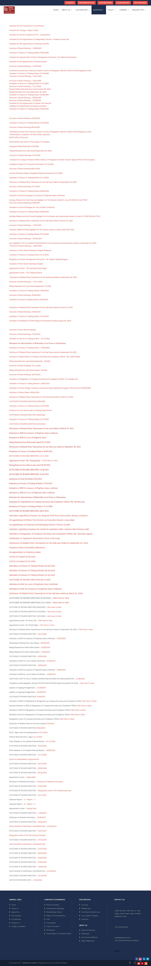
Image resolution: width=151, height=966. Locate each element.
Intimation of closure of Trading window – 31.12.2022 (29, 339)
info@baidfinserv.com (122, 938)
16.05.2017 (42, 822)
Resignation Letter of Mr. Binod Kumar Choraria (27, 835)
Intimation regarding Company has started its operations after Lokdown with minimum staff (49, 529)
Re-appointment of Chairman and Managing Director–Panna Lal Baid (39, 525)
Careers (123, 10)
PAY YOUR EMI (140, 3)
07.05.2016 (41, 862)
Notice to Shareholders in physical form (24, 759)
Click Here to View (50, 460)
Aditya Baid (31, 777)
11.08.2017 (42, 813)
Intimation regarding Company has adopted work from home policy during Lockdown (48, 515)
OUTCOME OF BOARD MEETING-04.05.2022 (27, 401)
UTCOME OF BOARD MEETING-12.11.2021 (30, 456)
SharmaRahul (62, 963)
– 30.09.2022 (29, 348)
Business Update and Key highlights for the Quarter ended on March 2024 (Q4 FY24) (42, 230)
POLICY (111, 10)
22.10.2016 (42, 876)
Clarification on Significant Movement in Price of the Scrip (34, 538)
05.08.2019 (41, 692)
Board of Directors (88, 930)
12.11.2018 (42, 755)
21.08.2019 (80, 679)
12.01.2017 (42, 831)
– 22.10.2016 (51, 871)
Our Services (82, 10)
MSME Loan (86, 908)
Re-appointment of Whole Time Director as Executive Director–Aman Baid (41, 520)
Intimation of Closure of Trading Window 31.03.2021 (30, 483)
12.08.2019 (45, 652)
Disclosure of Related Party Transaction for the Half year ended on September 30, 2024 (42, 182)
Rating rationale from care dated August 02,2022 (28, 370)
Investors (97, 10)
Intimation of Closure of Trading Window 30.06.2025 (29, 109)
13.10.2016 (37, 880)
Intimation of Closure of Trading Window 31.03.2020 (32, 575)
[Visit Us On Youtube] (138, 965)
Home (55, 10)
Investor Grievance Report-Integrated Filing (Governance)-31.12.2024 (36, 173)
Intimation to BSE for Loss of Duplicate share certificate (33, 584)
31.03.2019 (49, 724)
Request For (138, 10)
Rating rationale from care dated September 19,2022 (29, 361)
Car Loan (84, 905)
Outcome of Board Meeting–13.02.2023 (24, 334)
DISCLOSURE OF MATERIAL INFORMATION (27, 844)
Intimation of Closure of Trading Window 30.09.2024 (29, 191)
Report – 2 (31, 804)
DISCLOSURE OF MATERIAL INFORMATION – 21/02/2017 (33, 826)
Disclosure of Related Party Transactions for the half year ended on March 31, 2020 (46, 593)
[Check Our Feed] (146, 965)
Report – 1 (31, 800)
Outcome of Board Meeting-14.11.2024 (24, 187)
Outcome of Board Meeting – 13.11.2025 (25, 86)
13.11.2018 (43, 732)
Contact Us (15, 923)
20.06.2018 (42, 768)
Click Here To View (87, 683)
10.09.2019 (42, 656)
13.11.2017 (42, 795)
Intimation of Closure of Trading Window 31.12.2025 (29, 84)
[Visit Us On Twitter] (147, 960)
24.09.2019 (61, 638)
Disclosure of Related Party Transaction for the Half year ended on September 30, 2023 (43, 277)
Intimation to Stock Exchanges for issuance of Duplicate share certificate (37, 196)
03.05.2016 (42, 858)
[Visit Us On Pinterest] (142, 965)
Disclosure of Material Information (50, 782)
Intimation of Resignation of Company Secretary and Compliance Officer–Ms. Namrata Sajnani (50, 534)
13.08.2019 (51, 674)
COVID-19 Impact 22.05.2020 (22, 561)
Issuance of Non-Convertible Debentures (27, 547)
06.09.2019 (45, 643)
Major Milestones (87, 941)
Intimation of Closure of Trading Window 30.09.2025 (29, 95)
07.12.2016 (42, 840)
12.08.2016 (42, 867)
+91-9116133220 (121, 927)
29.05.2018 (42, 773)
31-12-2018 (50, 741)
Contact (70, 3)
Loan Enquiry (123, 3)
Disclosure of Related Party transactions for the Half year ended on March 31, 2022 (41, 397)
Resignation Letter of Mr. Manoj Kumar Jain (54, 791)
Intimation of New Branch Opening (22, 330)
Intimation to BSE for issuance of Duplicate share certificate (35, 589)
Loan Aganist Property (89, 916)
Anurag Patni (31, 808)
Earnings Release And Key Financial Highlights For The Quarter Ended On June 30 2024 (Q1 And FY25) (48, 200)
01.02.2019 (42, 746)
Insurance (84, 919)
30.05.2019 (40, 728)
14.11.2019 (42, 634)
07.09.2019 (51, 661)
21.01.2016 (42, 849)
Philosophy (85, 934)
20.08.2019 (45, 647)
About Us (66, 10)
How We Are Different (89, 937)
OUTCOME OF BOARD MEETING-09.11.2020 (29, 580)
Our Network (105, 3)
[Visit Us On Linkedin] (144, 960)
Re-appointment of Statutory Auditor (25, 552)
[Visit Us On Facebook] (137, 960)
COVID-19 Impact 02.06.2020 (22, 557)
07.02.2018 (42, 786)
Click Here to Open (89, 701)
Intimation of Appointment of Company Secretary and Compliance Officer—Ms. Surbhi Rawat (44, 357)
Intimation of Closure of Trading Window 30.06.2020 (32, 570)
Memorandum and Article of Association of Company (30, 142)
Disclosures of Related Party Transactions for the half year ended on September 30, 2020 (48, 543)
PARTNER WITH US (86, 3)
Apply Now (15, 912)
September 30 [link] (66, 352)
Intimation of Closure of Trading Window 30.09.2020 (32, 566)
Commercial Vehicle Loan (90, 912)
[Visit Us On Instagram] (140, 960)
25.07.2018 (42, 764)
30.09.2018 (50, 750)
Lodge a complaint (18, 926)
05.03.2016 (42, 853)
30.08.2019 (42, 665)
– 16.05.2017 (41, 817)
